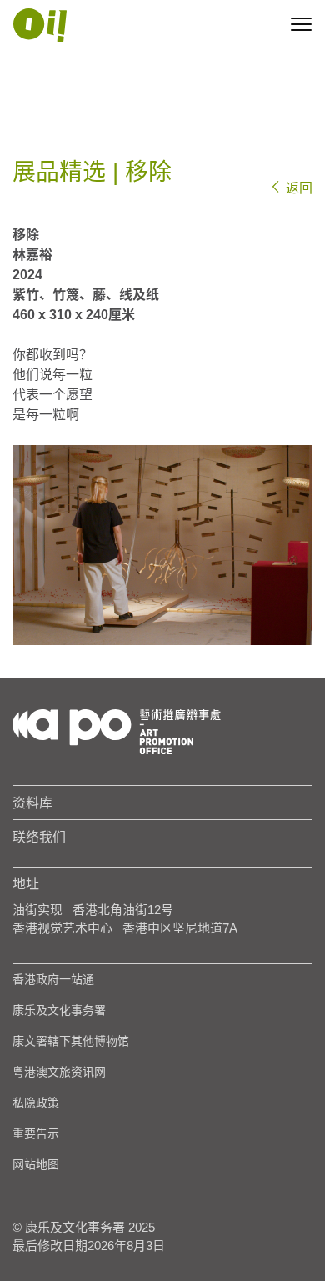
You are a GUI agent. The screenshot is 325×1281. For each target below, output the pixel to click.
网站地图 (35, 1164)
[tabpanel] (162, 545)
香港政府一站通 (53, 979)
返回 (297, 188)
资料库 (32, 802)
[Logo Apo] (116, 730)
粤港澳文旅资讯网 (59, 1071)
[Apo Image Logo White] (40, 25)
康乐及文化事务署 (59, 1010)
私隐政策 (35, 1102)
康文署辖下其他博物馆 (70, 1040)
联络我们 (39, 836)
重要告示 (35, 1133)
